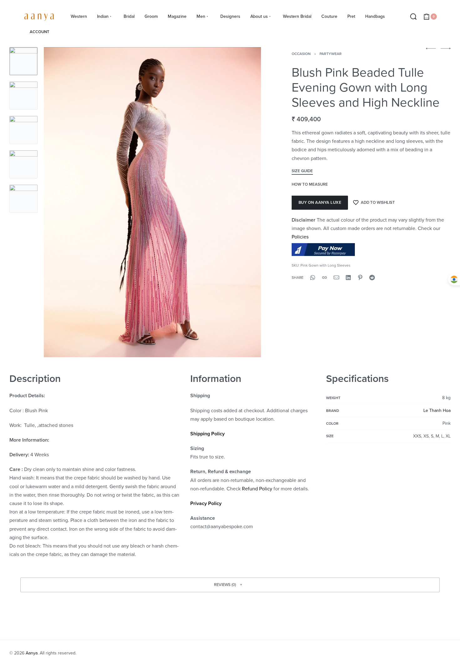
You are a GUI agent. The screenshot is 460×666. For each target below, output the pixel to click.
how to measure (310, 185)
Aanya (32, 653)
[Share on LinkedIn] (348, 277)
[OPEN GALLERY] (152, 202)
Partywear (330, 54)
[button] (230, 585)
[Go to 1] (23, 61)
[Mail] (336, 277)
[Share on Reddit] (372, 277)
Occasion (301, 54)
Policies (300, 237)
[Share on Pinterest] (360, 277)
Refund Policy (257, 489)
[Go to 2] (23, 96)
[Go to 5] (23, 199)
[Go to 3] (23, 130)
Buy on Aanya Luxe (320, 202)
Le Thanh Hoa (437, 410)
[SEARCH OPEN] (413, 16)
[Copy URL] (324, 277)
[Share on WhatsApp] (312, 277)
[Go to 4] (23, 164)
